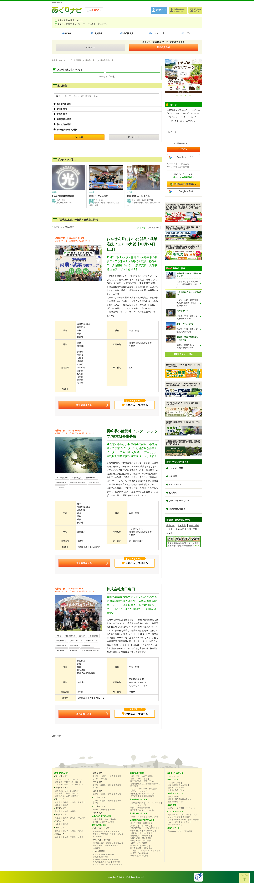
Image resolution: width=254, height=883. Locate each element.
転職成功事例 (173, 797)
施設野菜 (109, 843)
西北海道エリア (61, 788)
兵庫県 (118, 776)
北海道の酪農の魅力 (176, 790)
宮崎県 (95, 809)
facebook (172, 831)
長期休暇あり (87, 645)
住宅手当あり (77, 478)
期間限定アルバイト (138, 810)
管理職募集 (94, 636)
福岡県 (95, 801)
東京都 (73, 818)
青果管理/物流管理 (147, 796)
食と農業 (182, 525)
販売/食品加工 (136, 781)
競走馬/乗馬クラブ (106, 834)
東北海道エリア (61, 776)
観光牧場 (119, 834)
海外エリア (97, 813)
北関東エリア (60, 808)
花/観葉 (107, 845)
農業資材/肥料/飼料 (106, 854)
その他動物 (97, 836)
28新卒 (133, 853)
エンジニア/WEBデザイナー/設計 (143, 789)
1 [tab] (177, 95)
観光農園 (96, 848)
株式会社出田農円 (121, 589)
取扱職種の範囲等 (177, 508)
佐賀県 (103, 801)
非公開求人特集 (174, 783)
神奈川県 (81, 818)
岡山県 (110, 785)
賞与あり (82, 636)
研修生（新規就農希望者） (141, 808)
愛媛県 (110, 794)
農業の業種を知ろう (176, 802)
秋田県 (80, 802)
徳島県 (95, 794)
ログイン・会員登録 (176, 808)
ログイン (90, 47)
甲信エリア (59, 821)
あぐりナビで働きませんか (178, 822)
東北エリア (59, 799)
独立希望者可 (94, 483)
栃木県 (65, 811)
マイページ (190, 808)
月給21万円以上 (76, 641)
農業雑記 (180, 529)
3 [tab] (185, 95)
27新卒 (157, 851)
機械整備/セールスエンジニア (142, 794)
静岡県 (57, 837)
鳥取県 (95, 785)
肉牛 (111, 831)
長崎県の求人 (90, 60)
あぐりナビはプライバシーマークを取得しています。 (83, 24)
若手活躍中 (74, 645)
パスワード (172, 132)
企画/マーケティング (138, 791)
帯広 (106, 819)
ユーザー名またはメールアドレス (181, 121)
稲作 (94, 845)
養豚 (117, 831)
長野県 (65, 824)
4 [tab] (190, 95)
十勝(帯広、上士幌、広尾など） (67, 779)
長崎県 (110, 801)
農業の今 (170, 525)
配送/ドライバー (150, 781)
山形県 (57, 805)
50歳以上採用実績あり (139, 846)
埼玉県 (57, 818)
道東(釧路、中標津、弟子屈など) (68, 782)
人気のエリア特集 (107, 822)
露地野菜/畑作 (98, 843)
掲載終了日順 (153, 228)
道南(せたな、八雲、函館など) (67, 796)
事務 (145, 779)
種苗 (94, 854)
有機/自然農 (135, 838)
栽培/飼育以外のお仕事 (90, 650)
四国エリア (97, 791)
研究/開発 (134, 786)
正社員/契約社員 (136, 803)
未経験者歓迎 (61, 483)
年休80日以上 (135, 831)
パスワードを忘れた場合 (178, 166)
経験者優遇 (146, 838)
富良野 (95, 822)
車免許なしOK (146, 851)
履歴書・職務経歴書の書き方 (179, 799)
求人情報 (77, 60)
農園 (114, 845)
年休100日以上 (91, 478)
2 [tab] (181, 95)
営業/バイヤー (136, 779)
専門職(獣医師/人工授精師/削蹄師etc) (145, 784)
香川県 (103, 794)
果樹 (100, 845)
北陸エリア (59, 827)
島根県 (103, 785)
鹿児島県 (103, 809)
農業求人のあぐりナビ (60, 60)
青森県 (57, 802)
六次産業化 (147, 833)
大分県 (95, 803)
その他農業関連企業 (114, 864)
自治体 (101, 864)
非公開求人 (134, 836)
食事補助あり (135, 833)
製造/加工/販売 (99, 862)
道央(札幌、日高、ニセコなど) (67, 791)
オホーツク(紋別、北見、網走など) (69, 784)
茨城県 (57, 811)
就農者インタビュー (176, 788)
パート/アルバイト (153, 803)
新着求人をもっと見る (183, 354)
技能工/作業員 (147, 776)
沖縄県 (112, 809)
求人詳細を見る (84, 405)
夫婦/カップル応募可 (77, 483)
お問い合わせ (193, 819)
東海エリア (59, 834)
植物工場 (119, 843)
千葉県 (65, 818)
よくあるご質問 (176, 468)
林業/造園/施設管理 (100, 857)
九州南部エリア (99, 806)
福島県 (65, 805)
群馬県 (73, 811)
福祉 (108, 862)
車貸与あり (147, 823)
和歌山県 (103, 779)
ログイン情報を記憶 (178, 143)
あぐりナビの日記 (185, 831)
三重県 (73, 837)
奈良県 (95, 779)
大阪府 (110, 776)
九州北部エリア (99, 797)
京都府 (103, 776)
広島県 (118, 785)
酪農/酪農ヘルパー (100, 831)
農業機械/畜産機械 (100, 859)
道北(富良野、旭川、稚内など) (67, 793)
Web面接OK (143, 853)
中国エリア (97, 782)
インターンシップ (137, 805)
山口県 (95, 788)
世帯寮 (140, 817)
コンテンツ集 (173, 776)
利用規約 (173, 492)
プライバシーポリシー (179, 500)
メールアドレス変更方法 (178, 164)
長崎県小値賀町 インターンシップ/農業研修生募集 (132, 433)
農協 (94, 864)
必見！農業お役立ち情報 (177, 785)
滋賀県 (95, 776)
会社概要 (173, 476)
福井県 (80, 831)
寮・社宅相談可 (62, 478)
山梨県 (57, 824)
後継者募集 (147, 848)
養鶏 (94, 834)
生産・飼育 (134, 776)
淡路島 (113, 819)
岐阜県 (80, 837)
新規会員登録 (163, 47)
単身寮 (58, 636)
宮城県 (73, 802)
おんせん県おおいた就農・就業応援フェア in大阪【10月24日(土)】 (132, 244)
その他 (151, 810)
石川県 (73, 831)
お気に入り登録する (136, 403)
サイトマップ (175, 484)
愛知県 (65, 837)
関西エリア (97, 773)
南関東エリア (60, 814)
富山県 (65, 831)
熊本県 (118, 801)
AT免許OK (60, 487)
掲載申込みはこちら (176, 814)
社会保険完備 (70, 636)
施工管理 (133, 796)
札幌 (94, 819)
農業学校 (116, 862)
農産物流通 (114, 859)
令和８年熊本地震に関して (70, 20)
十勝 (100, 819)
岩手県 (65, 802)
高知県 (118, 794)
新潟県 (57, 831)
